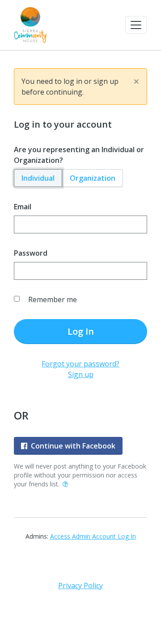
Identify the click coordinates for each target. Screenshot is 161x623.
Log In (81, 331)
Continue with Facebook (73, 446)
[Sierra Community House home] (30, 25)
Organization (92, 178)
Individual (38, 178)
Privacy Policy (80, 585)
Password (30, 253)
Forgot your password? (80, 364)
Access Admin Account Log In (93, 536)
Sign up (80, 374)
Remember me (52, 299)
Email (22, 207)
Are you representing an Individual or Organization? (79, 155)
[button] (136, 25)
